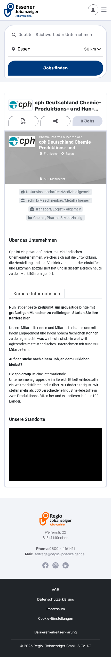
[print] (23, 121)
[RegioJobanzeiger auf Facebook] (45, 565)
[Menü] (104, 10)
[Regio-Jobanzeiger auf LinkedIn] (65, 565)
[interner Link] (21, 10)
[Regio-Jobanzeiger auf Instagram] (55, 565)
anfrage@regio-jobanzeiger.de (60, 554)
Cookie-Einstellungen (55, 618)
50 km (90, 49)
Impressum (55, 609)
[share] (55, 121)
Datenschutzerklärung (55, 599)
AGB (55, 590)
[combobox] (60, 34)
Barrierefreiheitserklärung (55, 632)
